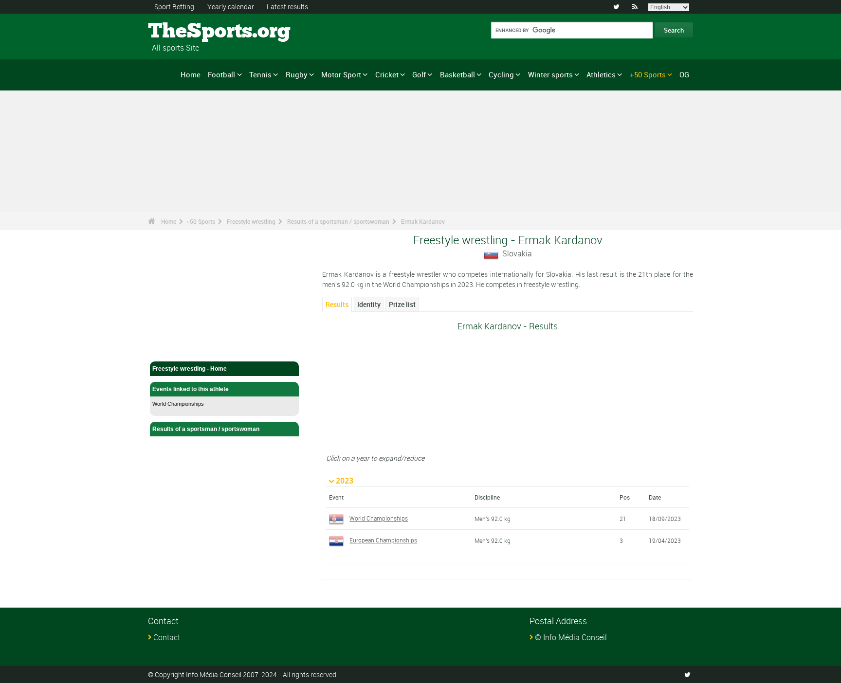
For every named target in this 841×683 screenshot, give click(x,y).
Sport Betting (174, 6)
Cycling (501, 74)
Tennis (260, 74)
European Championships (383, 540)
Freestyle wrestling (251, 221)
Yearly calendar (230, 6)
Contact (166, 637)
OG (684, 74)
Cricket (387, 74)
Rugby (297, 74)
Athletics (601, 74)
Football (221, 74)
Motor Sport (341, 74)
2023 (344, 480)
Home (191, 74)
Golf (419, 74)
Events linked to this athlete (190, 389)
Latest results (287, 6)
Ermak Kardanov (423, 221)
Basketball (457, 74)
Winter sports (550, 74)
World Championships (178, 404)
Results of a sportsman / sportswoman (338, 221)
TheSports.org (184, 31)
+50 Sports (648, 74)
